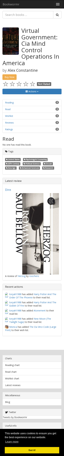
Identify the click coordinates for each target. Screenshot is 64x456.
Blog (7, 402)
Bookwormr (11, 4)
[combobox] (27, 14)
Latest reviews (13, 385)
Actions (32, 91)
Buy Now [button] (9, 77)
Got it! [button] (32, 450)
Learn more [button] (12, 441)
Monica (13, 326)
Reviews (9, 122)
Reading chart (12, 365)
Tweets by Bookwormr (15, 417)
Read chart (11, 371)
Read (8, 109)
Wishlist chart (12, 378)
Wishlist (9, 115)
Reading (9, 102)
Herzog (21, 276)
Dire (8, 190)
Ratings (9, 129)
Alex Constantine (23, 70)
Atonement (40, 310)
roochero (34, 276)
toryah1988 (15, 294)
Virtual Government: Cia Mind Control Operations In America (30, 47)
